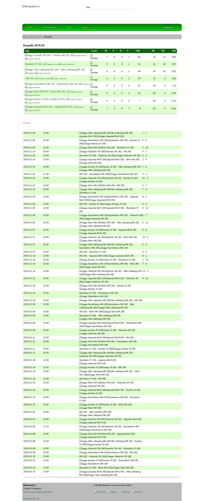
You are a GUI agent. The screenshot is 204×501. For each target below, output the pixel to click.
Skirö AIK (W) (58, 91)
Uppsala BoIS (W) (63, 106)
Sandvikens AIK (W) (67, 83)
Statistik (26, 123)
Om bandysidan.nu (31, 498)
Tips (69, 27)
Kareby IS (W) (57, 99)
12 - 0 (144, 133)
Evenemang (49, 27)
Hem (29, 27)
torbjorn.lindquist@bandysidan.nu (38, 492)
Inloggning (168, 27)
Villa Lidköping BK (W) (72, 69)
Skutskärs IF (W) (33, 64)
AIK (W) (29, 78)
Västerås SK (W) (61, 55)
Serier (85, 27)
